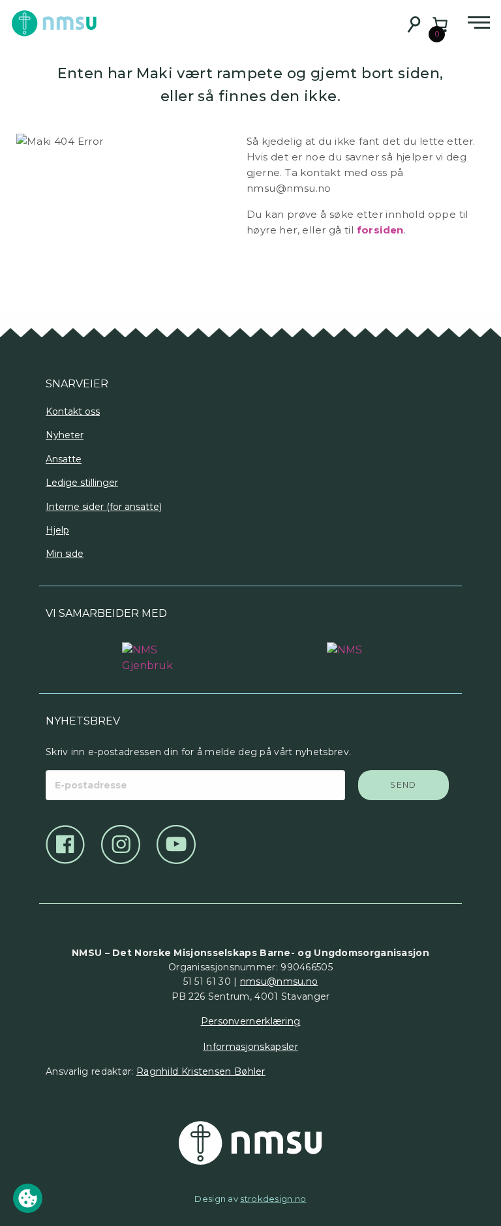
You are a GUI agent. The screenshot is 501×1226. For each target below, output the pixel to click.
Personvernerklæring (251, 1021)
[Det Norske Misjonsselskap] (250, 1143)
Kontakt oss (73, 411)
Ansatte (64, 459)
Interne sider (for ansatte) (104, 507)
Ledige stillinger (82, 482)
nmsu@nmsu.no (279, 981)
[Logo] (148, 651)
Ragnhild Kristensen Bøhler (201, 1071)
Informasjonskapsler (250, 1047)
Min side (65, 554)
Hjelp (57, 530)
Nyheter (65, 435)
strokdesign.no (273, 1198)
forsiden (380, 230)
